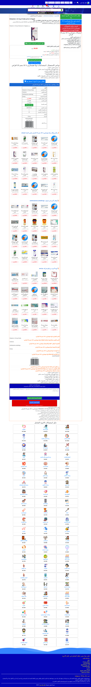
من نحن (88, 669)
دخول (71, 2)
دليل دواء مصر (42, 685)
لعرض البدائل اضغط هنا (34, 62)
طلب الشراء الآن (29, 105)
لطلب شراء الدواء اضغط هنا (35, 81)
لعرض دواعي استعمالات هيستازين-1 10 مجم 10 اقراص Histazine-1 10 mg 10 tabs (71, 28)
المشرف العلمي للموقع (85, 670)
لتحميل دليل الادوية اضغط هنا (35, 60)
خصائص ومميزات (86, 661)
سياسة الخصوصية (86, 666)
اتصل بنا (62, 2)
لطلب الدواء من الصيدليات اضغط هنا (35, 43)
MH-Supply (57, 2)
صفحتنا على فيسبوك (85, 672)
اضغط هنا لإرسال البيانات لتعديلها (34, 398)
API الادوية (67, 2)
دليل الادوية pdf (51, 2)
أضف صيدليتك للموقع (85, 664)
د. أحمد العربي (29, 56)
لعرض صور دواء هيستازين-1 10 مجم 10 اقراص (71, 22)
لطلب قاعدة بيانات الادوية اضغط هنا (71, 16)
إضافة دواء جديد (86, 663)
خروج (46, 2)
